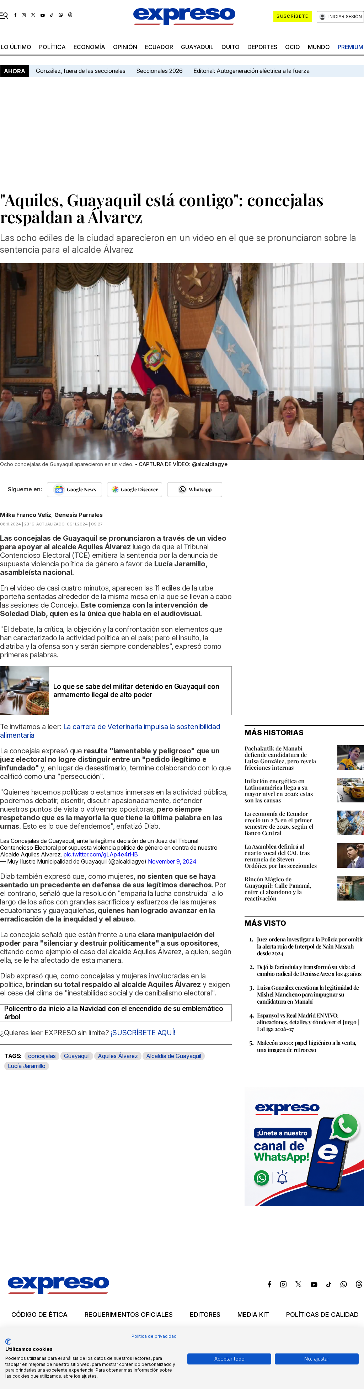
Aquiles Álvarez (118, 1055)
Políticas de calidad (322, 1314)
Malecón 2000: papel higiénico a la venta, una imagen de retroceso (306, 1046)
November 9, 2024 (172, 861)
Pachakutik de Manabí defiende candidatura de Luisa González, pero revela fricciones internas (280, 757)
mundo (319, 47)
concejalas (42, 1055)
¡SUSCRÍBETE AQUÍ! (142, 1033)
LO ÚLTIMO (16, 47)
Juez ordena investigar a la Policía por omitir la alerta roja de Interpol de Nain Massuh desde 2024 (310, 945)
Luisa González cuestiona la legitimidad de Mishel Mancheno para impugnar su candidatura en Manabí (308, 994)
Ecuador (159, 47)
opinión (125, 47)
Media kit (253, 1314)
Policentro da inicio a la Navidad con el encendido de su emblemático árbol (113, 1013)
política (52, 47)
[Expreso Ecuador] (58, 1291)
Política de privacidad (154, 1336)
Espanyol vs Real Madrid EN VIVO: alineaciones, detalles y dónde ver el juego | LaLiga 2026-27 (308, 1021)
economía (89, 47)
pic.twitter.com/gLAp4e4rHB (101, 854)
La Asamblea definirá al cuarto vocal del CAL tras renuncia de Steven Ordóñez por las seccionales (281, 856)
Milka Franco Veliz (25, 515)
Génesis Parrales (78, 515)
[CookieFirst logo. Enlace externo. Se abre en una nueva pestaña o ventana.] (8, 1342)
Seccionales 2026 (159, 70)
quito (230, 47)
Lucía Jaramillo (27, 1065)
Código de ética (39, 1314)
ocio (292, 47)
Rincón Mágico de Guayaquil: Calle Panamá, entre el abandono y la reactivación (278, 888)
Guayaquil (197, 47)
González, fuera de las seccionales (80, 70)
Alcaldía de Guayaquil (173, 1055)
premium (350, 47)
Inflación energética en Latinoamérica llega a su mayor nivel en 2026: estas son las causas (279, 790)
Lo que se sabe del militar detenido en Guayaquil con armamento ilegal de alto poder (136, 691)
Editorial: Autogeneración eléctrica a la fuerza (251, 70)
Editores (205, 1314)
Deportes (262, 47)
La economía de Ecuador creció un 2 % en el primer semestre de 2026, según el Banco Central (279, 823)
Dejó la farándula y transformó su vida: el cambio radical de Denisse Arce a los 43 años (309, 970)
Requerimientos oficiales (129, 1314)
